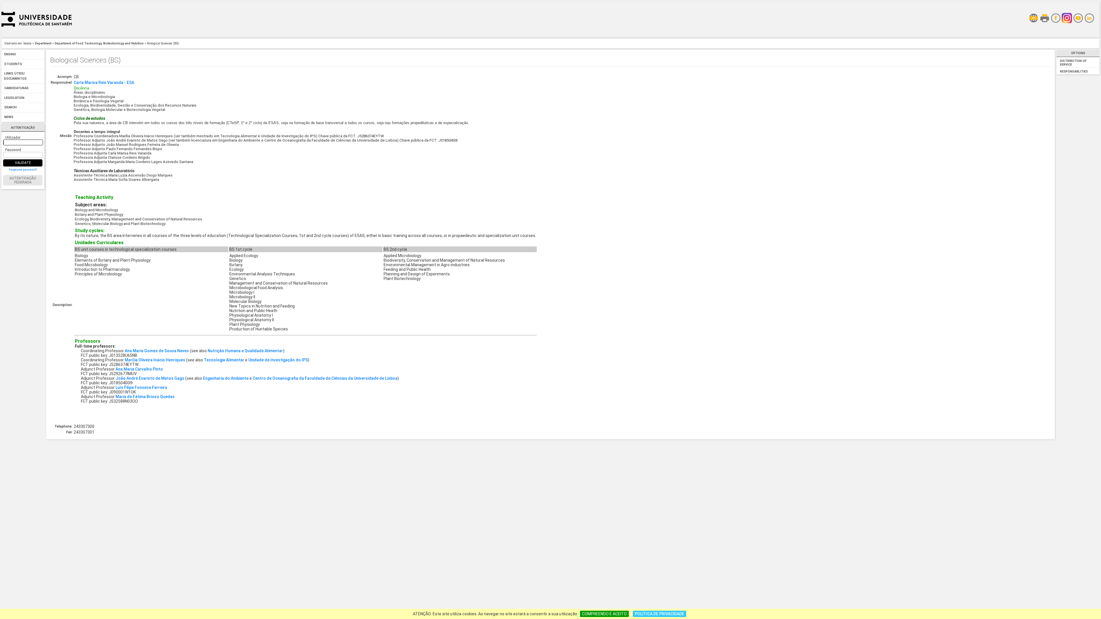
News (8, 117)
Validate (23, 163)
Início (28, 43)
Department (43, 43)
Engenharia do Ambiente (226, 378)
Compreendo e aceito (604, 614)
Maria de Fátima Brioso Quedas (145, 396)
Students (13, 64)
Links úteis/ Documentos (15, 76)
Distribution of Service (1073, 62)
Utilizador (12, 138)
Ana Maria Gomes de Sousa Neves (157, 350)
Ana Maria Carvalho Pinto (139, 369)
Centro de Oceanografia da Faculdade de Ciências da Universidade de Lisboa (325, 378)
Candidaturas (16, 88)
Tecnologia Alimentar (224, 360)
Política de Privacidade (659, 614)
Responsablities (1074, 71)
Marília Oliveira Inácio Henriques (155, 360)
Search (10, 107)
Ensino (10, 54)
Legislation (14, 98)
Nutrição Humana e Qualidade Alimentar (245, 350)
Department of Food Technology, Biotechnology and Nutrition (99, 43)
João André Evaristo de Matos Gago (150, 378)
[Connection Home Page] (36, 36)
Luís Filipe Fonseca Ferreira (141, 387)
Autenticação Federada (22, 180)
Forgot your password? (23, 169)
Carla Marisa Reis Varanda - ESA (104, 82)
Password (13, 150)
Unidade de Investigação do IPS (278, 360)
